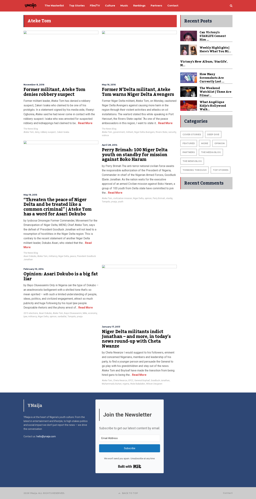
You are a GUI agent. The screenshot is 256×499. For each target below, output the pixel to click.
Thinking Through (195, 170)
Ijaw (25, 316)
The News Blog (31, 129)
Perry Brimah (159, 198)
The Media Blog (211, 152)
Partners (189, 152)
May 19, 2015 (30, 194)
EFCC (130, 380)
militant (129, 132)
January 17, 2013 (111, 326)
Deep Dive (213, 134)
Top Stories (220, 170)
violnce (105, 135)
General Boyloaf (142, 380)
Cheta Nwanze (120, 380)
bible (85, 313)
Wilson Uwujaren (154, 384)
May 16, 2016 (109, 84)
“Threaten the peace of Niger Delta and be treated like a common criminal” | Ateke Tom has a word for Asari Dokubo (58, 207)
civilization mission (122, 198)
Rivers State (161, 132)
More (204, 143)
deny (37, 132)
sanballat (62, 316)
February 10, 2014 (34, 269)
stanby (169, 198)
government (119, 132)
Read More (84, 123)
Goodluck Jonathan (160, 380)
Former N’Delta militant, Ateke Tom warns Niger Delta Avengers (138, 92)
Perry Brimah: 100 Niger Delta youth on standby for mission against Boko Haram (134, 155)
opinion (148, 198)
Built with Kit (129, 466)
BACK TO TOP (130, 493)
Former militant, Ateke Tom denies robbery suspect (54, 92)
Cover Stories (192, 134)
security (172, 132)
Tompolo (106, 201)
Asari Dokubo (30, 256)
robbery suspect (48, 132)
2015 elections (31, 313)
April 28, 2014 (109, 145)
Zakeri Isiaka (63, 132)
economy (92, 313)
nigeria (126, 384)
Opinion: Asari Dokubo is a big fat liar (61, 276)
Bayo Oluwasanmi (73, 313)
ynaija (114, 201)
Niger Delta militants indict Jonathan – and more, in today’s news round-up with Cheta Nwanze (136, 339)
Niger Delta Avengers (144, 132)
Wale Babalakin (137, 384)
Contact (227, 493)
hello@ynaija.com (46, 436)
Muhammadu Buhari (112, 384)
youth (120, 201)
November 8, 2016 (34, 84)
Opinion (219, 143)
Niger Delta (63, 256)
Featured (189, 143)
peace (73, 256)
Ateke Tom (29, 132)
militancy (53, 256)
